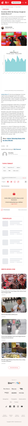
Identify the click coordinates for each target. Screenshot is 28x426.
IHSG (4, 167)
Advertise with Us (22, 399)
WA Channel (17, 149)
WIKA (9, 170)
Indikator (18, 167)
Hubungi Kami (5, 399)
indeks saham (16, 170)
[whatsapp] (15, 182)
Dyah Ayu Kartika (8, 27)
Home (2, 7)
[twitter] (11, 182)
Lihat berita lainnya (14, 367)
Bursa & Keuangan (9, 7)
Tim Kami (16, 402)
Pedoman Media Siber (17, 416)
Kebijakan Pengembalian (4, 416)
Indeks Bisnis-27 (5, 94)
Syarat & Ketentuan (23, 416)
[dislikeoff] (23, 178)
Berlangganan (16, 2)
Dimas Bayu (10, 152)
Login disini (14, 204)
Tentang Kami (14, 399)
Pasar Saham (18, 7)
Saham (4, 170)
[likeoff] (25, 177)
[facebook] (8, 182)
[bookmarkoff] (26, 182)
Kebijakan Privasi (11, 416)
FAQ (11, 402)
